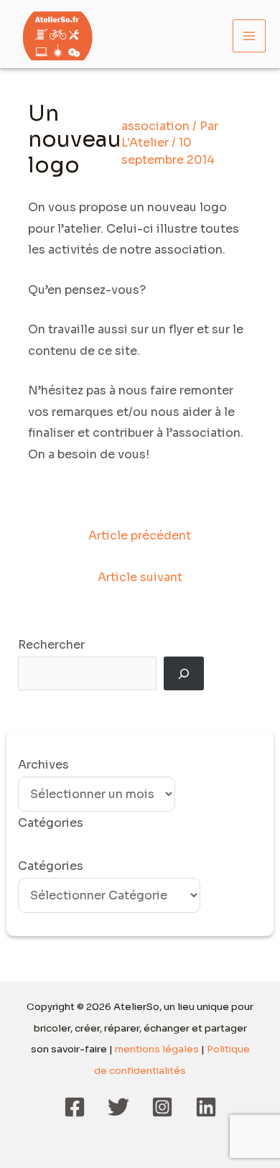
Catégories (50, 865)
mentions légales (157, 1049)
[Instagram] (162, 1107)
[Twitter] (118, 1107)
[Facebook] (74, 1107)
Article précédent (139, 535)
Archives (43, 764)
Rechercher (51, 644)
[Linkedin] (206, 1107)
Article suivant (140, 577)
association (155, 126)
